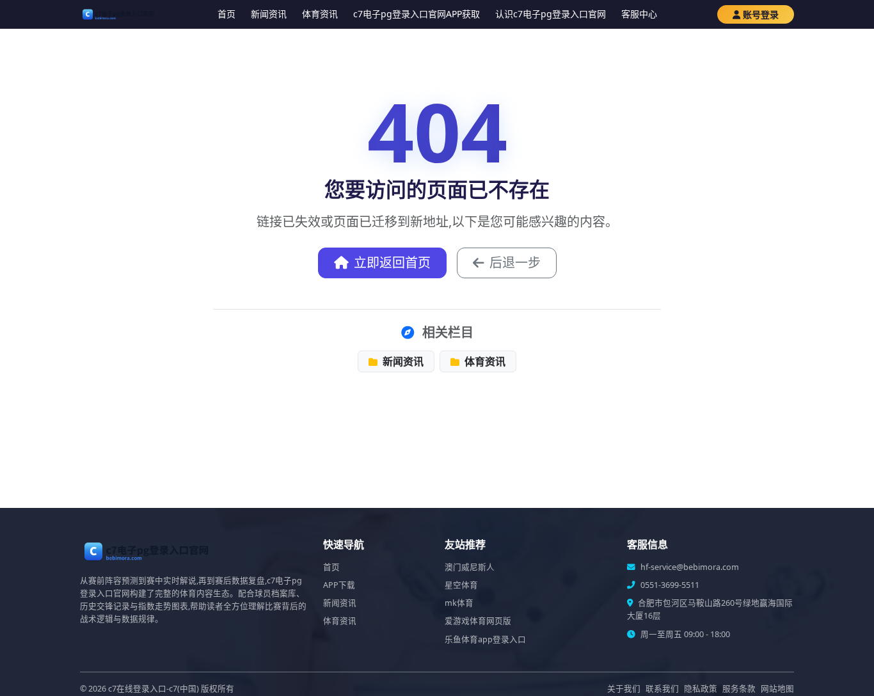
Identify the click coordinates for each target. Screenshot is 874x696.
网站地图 (777, 688)
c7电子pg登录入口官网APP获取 (416, 14)
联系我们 (662, 688)
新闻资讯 (269, 14)
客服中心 (639, 14)
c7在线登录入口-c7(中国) (153, 688)
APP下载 (339, 585)
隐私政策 (700, 688)
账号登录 (761, 14)
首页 (226, 14)
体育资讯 (320, 14)
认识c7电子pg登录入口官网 (550, 14)
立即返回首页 (392, 262)
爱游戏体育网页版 (478, 620)
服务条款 (739, 688)
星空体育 (461, 585)
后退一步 (515, 262)
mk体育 (459, 602)
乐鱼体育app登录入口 (485, 639)
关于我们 (623, 688)
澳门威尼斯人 (470, 567)
